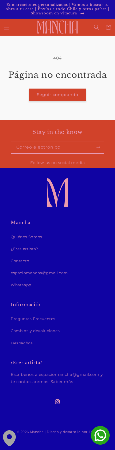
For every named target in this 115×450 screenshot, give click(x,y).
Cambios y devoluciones (35, 330)
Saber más (62, 381)
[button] (7, 27)
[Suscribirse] (98, 147)
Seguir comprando (57, 94)
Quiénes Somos (26, 236)
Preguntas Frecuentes (33, 318)
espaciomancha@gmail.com (39, 272)
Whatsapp (21, 284)
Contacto (20, 260)
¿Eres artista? (24, 248)
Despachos (22, 343)
